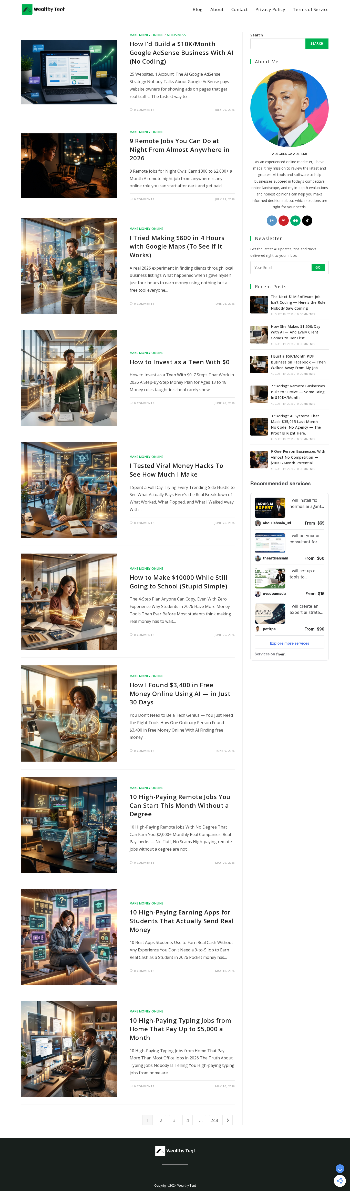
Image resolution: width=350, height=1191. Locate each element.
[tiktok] (307, 220)
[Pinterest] (284, 220)
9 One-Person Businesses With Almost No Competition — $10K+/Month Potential (298, 457)
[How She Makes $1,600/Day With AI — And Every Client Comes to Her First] (259, 334)
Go (318, 267)
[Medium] (295, 220)
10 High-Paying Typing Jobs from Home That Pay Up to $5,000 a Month (180, 1029)
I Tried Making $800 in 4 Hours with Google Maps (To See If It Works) (177, 246)
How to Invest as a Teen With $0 (180, 362)
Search (256, 35)
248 (214, 1120)
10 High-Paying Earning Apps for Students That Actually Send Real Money (182, 920)
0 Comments (144, 110)
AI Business (176, 35)
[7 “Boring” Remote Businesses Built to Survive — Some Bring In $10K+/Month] (259, 394)
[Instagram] (272, 220)
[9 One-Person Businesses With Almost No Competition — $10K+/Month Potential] (259, 459)
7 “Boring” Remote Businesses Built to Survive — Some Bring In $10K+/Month (298, 391)
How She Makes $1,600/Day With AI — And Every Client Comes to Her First (296, 332)
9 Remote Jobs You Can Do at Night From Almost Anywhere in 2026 (180, 149)
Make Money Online (146, 35)
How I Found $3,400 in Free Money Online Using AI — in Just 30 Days (180, 693)
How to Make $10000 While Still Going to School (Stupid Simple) (179, 581)
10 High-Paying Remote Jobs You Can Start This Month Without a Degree (180, 805)
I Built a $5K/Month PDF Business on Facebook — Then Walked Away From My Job (298, 362)
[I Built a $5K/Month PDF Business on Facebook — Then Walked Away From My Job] (259, 364)
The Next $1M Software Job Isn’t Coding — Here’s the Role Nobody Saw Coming (298, 302)
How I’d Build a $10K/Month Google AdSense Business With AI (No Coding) (182, 52)
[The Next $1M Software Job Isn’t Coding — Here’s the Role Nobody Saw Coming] (259, 304)
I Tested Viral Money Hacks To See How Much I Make (176, 469)
